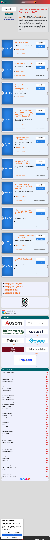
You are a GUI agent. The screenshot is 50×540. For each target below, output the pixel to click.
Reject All (17, 532)
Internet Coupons (24, 433)
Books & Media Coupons (24, 413)
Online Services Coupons (24, 383)
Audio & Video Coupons (24, 440)
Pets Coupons (24, 460)
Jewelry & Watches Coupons (24, 399)
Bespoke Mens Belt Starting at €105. (22, 138)
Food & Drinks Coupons (24, 397)
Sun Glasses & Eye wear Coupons (24, 467)
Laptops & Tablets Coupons (24, 442)
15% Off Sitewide (21, 43)
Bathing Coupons (24, 456)
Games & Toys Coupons (24, 417)
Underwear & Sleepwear (24, 420)
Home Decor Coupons (24, 406)
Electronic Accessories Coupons (24, 444)
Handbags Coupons (24, 424)
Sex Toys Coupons (24, 447)
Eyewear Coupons (24, 438)
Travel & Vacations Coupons (24, 374)
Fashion (24, 471)
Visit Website (8, 13)
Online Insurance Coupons (24, 431)
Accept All (12, 535)
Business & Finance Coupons (24, 408)
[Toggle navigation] (47, 2)
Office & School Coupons (24, 474)
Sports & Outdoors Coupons (24, 404)
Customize (7, 532)
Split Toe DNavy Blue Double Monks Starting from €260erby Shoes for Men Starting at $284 (24, 113)
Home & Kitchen (24, 422)
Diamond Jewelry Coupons (24, 451)
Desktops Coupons (24, 462)
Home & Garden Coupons (24, 379)
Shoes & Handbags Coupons (21, 49)
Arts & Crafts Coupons (24, 388)
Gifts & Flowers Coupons (24, 465)
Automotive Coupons (24, 390)
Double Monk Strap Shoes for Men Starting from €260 (23, 186)
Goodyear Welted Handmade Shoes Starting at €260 (21, 87)
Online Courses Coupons (24, 392)
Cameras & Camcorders (24, 426)
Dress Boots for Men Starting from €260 (22, 162)
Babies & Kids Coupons (24, 415)
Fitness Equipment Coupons (24, 453)
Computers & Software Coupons (24, 401)
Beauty (24, 469)
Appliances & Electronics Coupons (24, 386)
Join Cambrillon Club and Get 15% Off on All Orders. (23, 212)
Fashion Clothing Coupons (24, 449)
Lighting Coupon (24, 458)
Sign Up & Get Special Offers (23, 260)
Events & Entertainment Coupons (24, 476)
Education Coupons (24, 429)
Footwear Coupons (24, 435)
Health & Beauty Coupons (24, 377)
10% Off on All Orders (23, 63)
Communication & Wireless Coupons (24, 411)
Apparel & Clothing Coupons (24, 372)
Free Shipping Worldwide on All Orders (24, 236)
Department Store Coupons (24, 381)
